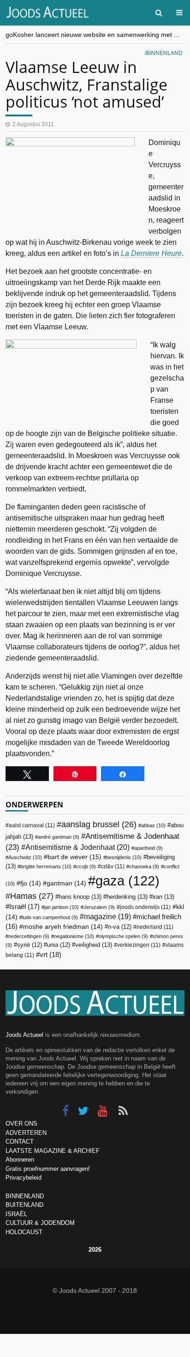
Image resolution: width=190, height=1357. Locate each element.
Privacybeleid (24, 1177)
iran (163, 896)
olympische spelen (123, 936)
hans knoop (80, 896)
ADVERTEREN (26, 1132)
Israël (24, 906)
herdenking (127, 896)
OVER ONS (21, 1123)
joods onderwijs (145, 907)
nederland (155, 927)
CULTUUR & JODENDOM (40, 1222)
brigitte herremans (45, 866)
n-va (119, 927)
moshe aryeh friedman (63, 926)
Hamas (31, 896)
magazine (107, 917)
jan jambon (61, 907)
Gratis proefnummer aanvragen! (48, 1168)
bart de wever (74, 856)
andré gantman (58, 837)
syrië (29, 945)
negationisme (74, 936)
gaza (127, 880)
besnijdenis (124, 857)
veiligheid (93, 944)
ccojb (86, 866)
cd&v (113, 866)
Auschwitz (25, 857)
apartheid (148, 848)
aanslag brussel (99, 824)
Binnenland (164, 53)
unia (58, 945)
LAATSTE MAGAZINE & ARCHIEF (53, 1150)
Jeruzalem (99, 907)
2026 (95, 1249)
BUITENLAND (24, 1204)
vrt (50, 954)
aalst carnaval (32, 825)
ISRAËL (16, 1214)
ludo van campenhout (50, 917)
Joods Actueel (24, 1034)
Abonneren (20, 1159)
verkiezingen (138, 945)
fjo (30, 883)
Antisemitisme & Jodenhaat (77, 847)
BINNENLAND (25, 1196)
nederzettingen (28, 936)
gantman (66, 883)
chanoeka (144, 866)
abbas (153, 825)
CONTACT (20, 1141)
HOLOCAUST (24, 1232)
